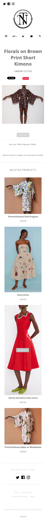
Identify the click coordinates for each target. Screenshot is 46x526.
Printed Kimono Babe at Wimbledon (23, 447)
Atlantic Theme (10, 510)
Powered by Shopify (34, 510)
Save (26, 78)
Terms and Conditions (19, 496)
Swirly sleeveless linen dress (23, 397)
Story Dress (23, 294)
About (32, 496)
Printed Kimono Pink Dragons (23, 216)
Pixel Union (22, 510)
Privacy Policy (27, 492)
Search (16, 492)
